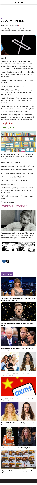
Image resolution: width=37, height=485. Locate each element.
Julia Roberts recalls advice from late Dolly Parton (16, 448)
